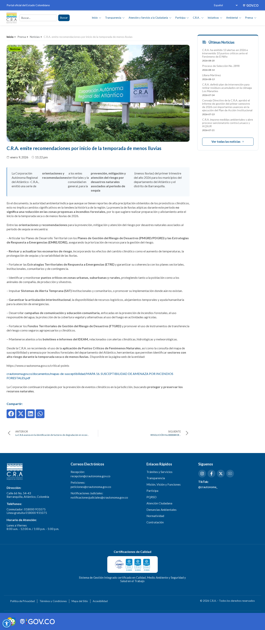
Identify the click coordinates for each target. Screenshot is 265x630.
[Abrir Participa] (187, 18)
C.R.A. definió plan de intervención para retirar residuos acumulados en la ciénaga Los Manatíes (227, 88)
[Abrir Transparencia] (123, 18)
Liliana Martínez (211, 75)
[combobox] (38, 18)
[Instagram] (202, 473)
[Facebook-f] (211, 473)
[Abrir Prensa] (255, 18)
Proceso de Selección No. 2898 (221, 65)
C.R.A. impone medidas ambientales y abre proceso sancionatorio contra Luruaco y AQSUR (227, 123)
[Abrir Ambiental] (240, 18)
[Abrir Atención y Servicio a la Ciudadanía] (170, 18)
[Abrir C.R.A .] (202, 18)
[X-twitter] (221, 473)
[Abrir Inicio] (100, 18)
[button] (11, 413)
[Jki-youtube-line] (230, 473)
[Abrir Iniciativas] (221, 18)
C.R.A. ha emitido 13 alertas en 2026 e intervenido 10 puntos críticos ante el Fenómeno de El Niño (225, 53)
